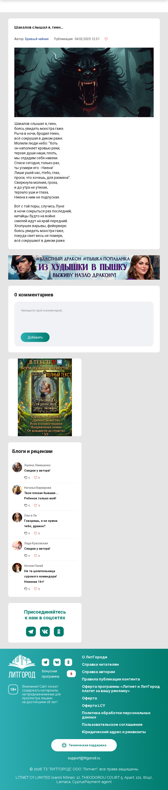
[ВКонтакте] (57, 662)
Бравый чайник (37, 39)
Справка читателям (100, 664)
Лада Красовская (36, 543)
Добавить (35, 337)
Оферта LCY (93, 705)
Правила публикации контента (111, 679)
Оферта (89, 698)
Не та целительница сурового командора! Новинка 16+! (40, 576)
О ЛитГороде (94, 657)
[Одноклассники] (68, 662)
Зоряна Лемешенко (37, 465)
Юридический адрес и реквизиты (114, 732)
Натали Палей (33, 565)
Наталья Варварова (37, 487)
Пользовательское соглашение (112, 724)
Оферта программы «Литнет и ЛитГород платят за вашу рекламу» (121, 688)
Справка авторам (98, 672)
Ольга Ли (30, 515)
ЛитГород (22, 662)
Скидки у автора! (37, 470)
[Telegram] (45, 662)
